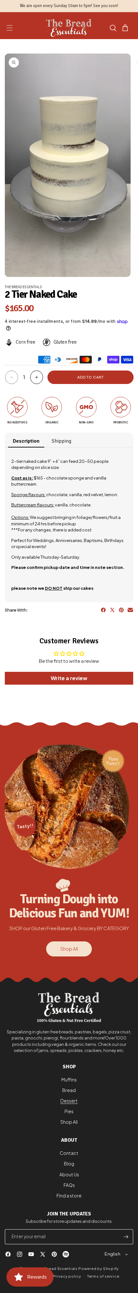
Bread (69, 1090)
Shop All (69, 949)
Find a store (69, 1195)
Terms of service (103, 1276)
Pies (69, 1111)
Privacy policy (67, 1276)
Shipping (61, 441)
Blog (69, 1163)
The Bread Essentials (57, 1268)
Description (26, 441)
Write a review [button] (69, 678)
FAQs (69, 1185)
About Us (69, 1174)
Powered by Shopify (98, 1268)
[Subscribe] (126, 1236)
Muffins (69, 1079)
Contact (69, 1153)
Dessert (69, 1101)
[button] (10, 28)
